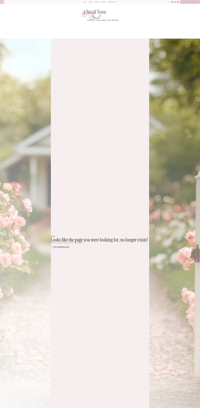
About (91, 1)
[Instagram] (175, 2)
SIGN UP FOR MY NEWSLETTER (190, 1)
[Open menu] (2, 2)
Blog (96, 1)
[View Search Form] (169, 2)
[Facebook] (172, 2)
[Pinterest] (178, 2)
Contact (103, 1)
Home (84, 1)
